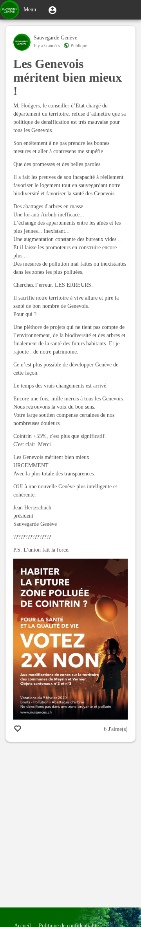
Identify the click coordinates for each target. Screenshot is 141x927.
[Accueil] (10, 10)
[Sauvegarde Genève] (22, 42)
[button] (52, 10)
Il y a (47, 45)
